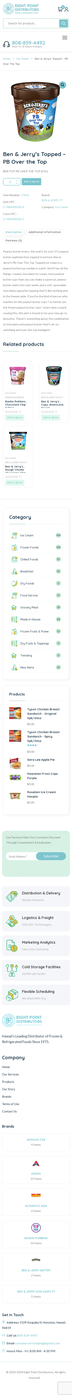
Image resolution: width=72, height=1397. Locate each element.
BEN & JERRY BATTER (36, 1270)
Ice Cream (22, 58)
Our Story (8, 1089)
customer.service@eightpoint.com (37, 1343)
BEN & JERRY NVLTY (52, 397)
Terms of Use (10, 1104)
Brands (6, 1096)
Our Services (10, 1074)
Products (8, 1081)
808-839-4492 (28, 42)
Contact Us (9, 1111)
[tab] (14, 232)
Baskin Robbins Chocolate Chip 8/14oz (15, 404)
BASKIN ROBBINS (14, 397)
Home (6, 58)
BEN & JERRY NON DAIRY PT (36, 1291)
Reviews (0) (14, 240)
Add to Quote (31, 181)
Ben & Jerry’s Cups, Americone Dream (52, 404)
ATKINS (36, 1174)
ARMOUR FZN (36, 1139)
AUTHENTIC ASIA (36, 1206)
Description (14, 232)
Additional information (45, 232)
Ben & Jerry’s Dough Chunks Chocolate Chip (15, 469)
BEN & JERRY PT (52, 200)
